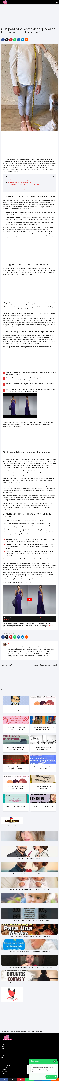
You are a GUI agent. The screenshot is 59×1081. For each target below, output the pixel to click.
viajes (2, 1052)
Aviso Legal (4, 1067)
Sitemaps (3, 1069)
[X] (7, 39)
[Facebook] (3, 39)
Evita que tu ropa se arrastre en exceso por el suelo (24, 184)
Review (3, 1054)
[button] (54, 1061)
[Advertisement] (29, 16)
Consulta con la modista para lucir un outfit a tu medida (26, 189)
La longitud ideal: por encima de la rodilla (19, 182)
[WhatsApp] (14, 39)
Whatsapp (4, 1057)
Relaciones (4, 1048)
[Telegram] (22, 39)
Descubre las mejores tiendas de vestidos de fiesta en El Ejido (14, 664)
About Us (3, 1062)
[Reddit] (26, 39)
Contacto (3, 1073)
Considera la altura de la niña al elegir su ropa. (20, 180)
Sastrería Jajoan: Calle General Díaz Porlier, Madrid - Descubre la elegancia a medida (45, 664)
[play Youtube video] (29, 599)
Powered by (28, 1070)
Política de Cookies (6, 1066)
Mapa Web (4, 1071)
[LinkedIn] (18, 39)
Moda (2, 1046)
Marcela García (13, 644)
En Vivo (3, 1056)
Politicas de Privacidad (7, 1064)
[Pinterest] (11, 39)
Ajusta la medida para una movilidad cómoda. (23, 187)
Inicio (2, 1044)
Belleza (3, 1050)
